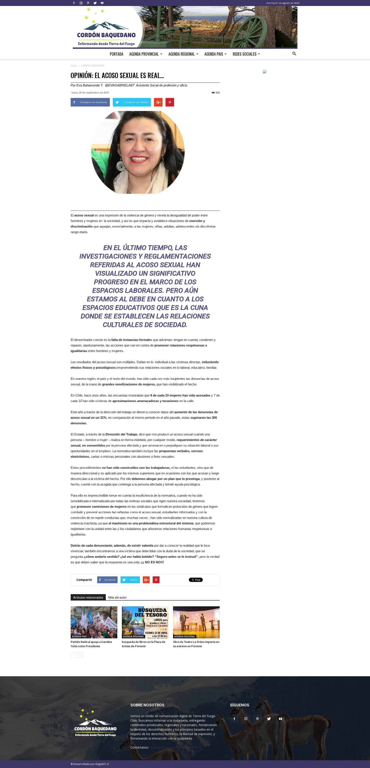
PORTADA (116, 54)
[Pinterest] (88, 3)
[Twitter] (95, 3)
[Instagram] (81, 3)
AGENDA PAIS (213, 54)
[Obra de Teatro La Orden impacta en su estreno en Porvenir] (196, 622)
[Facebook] (74, 3)
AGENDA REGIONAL (182, 54)
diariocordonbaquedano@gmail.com (175, 747)
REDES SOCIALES (245, 54)
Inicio (74, 65)
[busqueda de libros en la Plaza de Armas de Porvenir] (145, 622)
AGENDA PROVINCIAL (144, 54)
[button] (294, 54)
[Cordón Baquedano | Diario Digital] (185, 27)
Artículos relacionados (88, 597)
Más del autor (117, 597)
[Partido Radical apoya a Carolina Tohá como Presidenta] (94, 622)
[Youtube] (102, 3)
